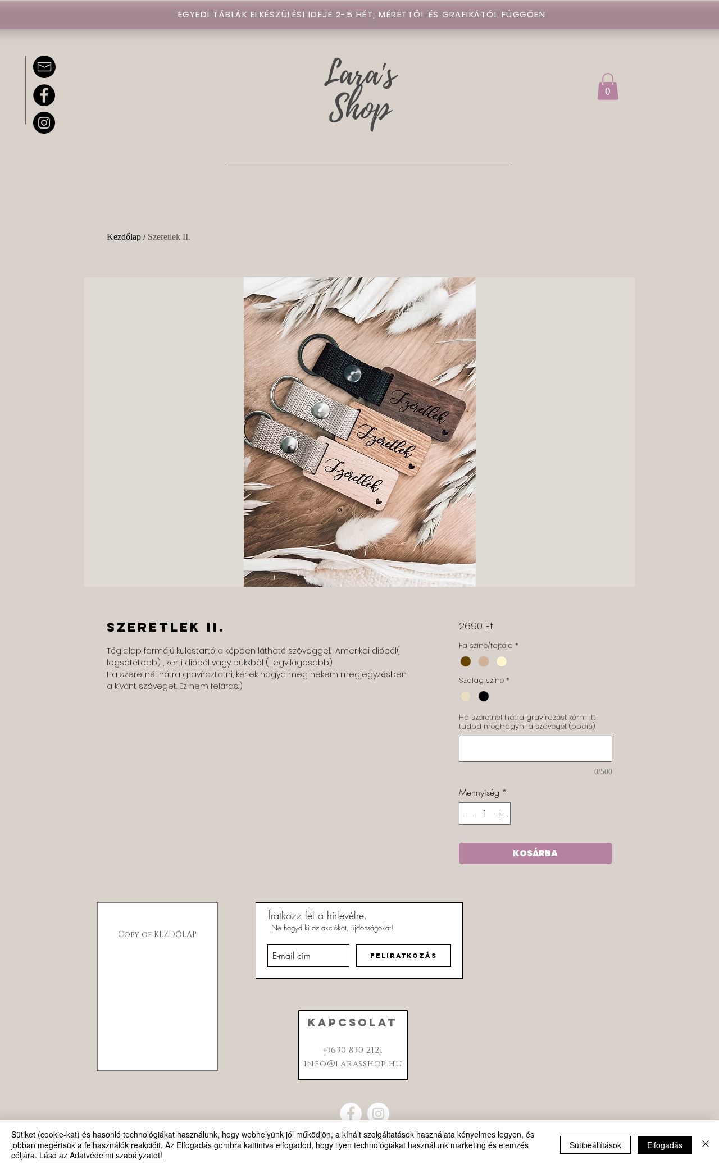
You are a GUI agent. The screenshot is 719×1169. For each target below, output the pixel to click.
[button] (608, 86)
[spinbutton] (484, 813)
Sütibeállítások (595, 1144)
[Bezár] (705, 1144)
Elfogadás (664, 1144)
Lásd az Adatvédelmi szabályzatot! (100, 1155)
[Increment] (501, 813)
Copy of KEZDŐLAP (157, 934)
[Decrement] (468, 813)
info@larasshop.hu (353, 1064)
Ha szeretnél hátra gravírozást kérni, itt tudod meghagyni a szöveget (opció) (527, 722)
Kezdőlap (124, 236)
